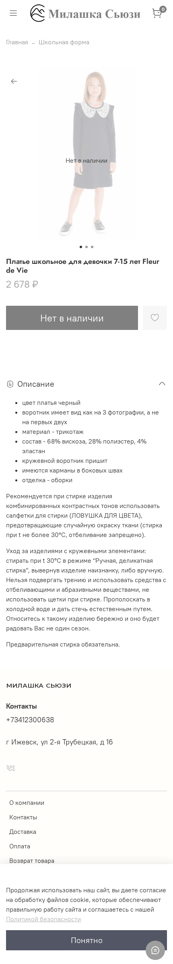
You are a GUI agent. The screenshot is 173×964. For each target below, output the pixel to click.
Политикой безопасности (43, 919)
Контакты (23, 817)
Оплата (19, 846)
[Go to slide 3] (92, 247)
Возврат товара (31, 860)
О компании (26, 802)
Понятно (87, 940)
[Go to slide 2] (86, 247)
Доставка (22, 831)
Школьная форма (64, 42)
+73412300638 (30, 719)
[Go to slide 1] (81, 247)
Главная (17, 42)
